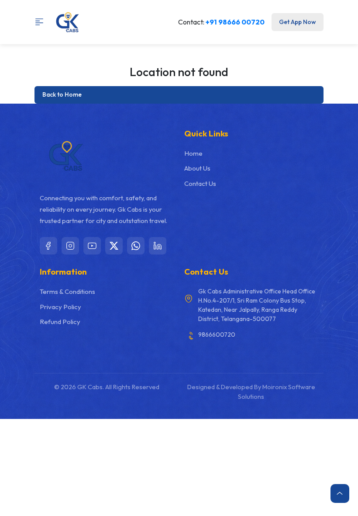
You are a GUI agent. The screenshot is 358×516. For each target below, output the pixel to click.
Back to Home (62, 94)
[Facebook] (48, 246)
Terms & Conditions (67, 291)
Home (193, 153)
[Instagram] (70, 246)
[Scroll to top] (339, 493)
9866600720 (216, 334)
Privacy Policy (60, 307)
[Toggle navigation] (42, 22)
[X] (114, 246)
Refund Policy (60, 321)
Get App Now (297, 22)
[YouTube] (92, 246)
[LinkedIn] (157, 246)
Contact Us (200, 183)
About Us (197, 168)
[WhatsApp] (136, 246)
